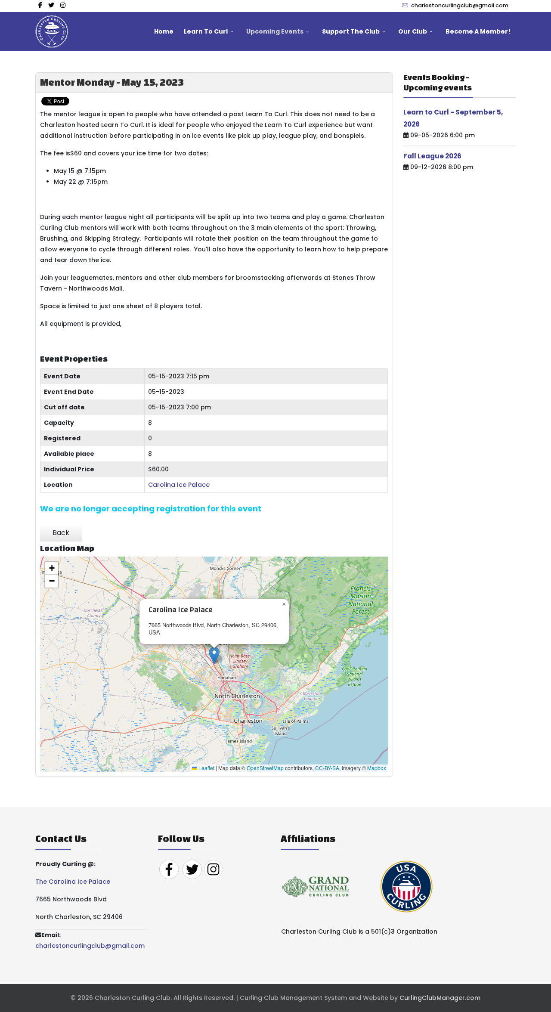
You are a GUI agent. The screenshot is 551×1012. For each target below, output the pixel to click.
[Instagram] (62, 5)
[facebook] (40, 5)
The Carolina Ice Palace (72, 881)
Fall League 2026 (432, 156)
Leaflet (205, 767)
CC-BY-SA (327, 767)
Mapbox (376, 767)
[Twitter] (192, 868)
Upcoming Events (274, 31)
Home (163, 31)
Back (61, 533)
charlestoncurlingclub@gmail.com (459, 5)
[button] (214, 655)
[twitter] (51, 5)
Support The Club (351, 31)
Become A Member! (478, 31)
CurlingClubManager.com (439, 997)
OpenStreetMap (265, 767)
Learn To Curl (206, 31)
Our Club (412, 31)
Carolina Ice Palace (179, 484)
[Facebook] (169, 868)
